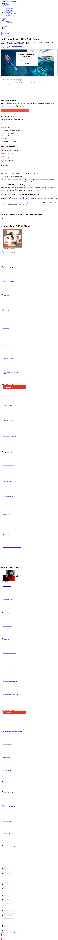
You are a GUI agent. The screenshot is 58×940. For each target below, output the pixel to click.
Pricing (4, 17)
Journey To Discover (8, 358)
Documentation (9, 22)
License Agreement (7, 868)
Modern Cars (6, 782)
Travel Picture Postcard (8, 420)
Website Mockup (7, 930)
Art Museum (6, 581)
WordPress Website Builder (11, 14)
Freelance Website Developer (9, 792)
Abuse (4, 872)
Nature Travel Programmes (9, 248)
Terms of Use (6, 865)
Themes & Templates (8, 892)
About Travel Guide (7, 452)
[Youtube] (1, 935)
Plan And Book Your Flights (9, 436)
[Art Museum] (12, 580)
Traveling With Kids (7, 481)
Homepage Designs (7, 929)
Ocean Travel (6, 534)
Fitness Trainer (6, 757)
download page (51, 103)
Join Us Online (6, 833)
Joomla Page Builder (10, 15)
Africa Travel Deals (7, 295)
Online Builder (6, 119)
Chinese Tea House (7, 626)
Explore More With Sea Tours (10, 252)
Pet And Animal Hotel (8, 599)
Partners (5, 870)
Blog (4, 19)
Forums (4, 18)
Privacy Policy (6, 867)
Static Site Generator (8, 916)
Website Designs (9, 8)
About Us (5, 869)
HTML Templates (9, 11)
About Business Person (8, 613)
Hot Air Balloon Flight (8, 496)
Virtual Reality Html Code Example (11, 846)
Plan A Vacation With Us (8, 465)
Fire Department (7, 821)
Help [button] (4, 20)
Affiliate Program (7, 884)
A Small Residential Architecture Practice (12, 731)
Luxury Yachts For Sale (8, 281)
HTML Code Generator (20, 82)
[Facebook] (1, 933)
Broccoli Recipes (7, 586)
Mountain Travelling (8, 310)
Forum (4, 887)
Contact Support (9, 23)
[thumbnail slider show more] (1, 219)
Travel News (6, 328)
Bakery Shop (6, 639)
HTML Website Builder (11, 13)
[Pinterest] (1, 939)
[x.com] (1, 937)
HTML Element (7, 179)
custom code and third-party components (26, 198)
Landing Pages (6, 927)
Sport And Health (7, 668)
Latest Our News (7, 514)
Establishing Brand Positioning (10, 681)
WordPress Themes (10, 9)
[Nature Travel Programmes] (12, 247)
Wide (13, 46)
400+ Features (6, 4)
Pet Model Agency (7, 744)
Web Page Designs (7, 926)
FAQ (4, 880)
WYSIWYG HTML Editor (9, 915)
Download (5, 3)
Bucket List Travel (7, 405)
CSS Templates (6, 899)
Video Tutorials (9, 21)
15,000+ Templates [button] (7, 5)
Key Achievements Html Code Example (12, 547)
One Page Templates (8, 903)
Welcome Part (6, 345)
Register (5, 28)
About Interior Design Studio (9, 653)
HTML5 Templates (7, 901)
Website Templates (10, 6)
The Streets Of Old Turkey (9, 267)
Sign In (5, 26)
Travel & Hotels (18, 46)
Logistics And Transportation (9, 806)
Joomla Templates (9, 10)
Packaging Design (7, 770)
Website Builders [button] (6, 12)
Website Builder (7, 910)
